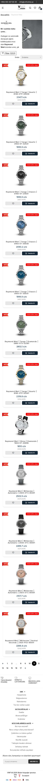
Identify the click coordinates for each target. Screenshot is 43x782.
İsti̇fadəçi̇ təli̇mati (21, 747)
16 (16, 668)
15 (12, 668)
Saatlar (21, 712)
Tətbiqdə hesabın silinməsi (21, 743)
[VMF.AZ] (21, 9)
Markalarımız (21, 701)
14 (7, 668)
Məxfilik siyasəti (21, 740)
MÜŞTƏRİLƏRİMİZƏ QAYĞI (21, 723)
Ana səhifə (5, 15)
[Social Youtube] (41, 2)
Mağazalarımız (21, 698)
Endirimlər (21, 719)
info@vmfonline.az (26, 2)
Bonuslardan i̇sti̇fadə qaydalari (21, 750)
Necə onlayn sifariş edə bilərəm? (21, 730)
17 (21, 668)
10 (30, 663)
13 (3, 668)
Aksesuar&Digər (21, 716)
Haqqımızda (21, 695)
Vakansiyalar (21, 736)
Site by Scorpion (21, 776)
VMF (21, 692)
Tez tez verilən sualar (21, 705)
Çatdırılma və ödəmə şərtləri (21, 733)
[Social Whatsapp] (39, 2)
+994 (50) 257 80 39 (9, 2)
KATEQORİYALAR (21, 709)
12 (39, 663)
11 (34, 663)
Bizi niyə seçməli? (21, 726)
